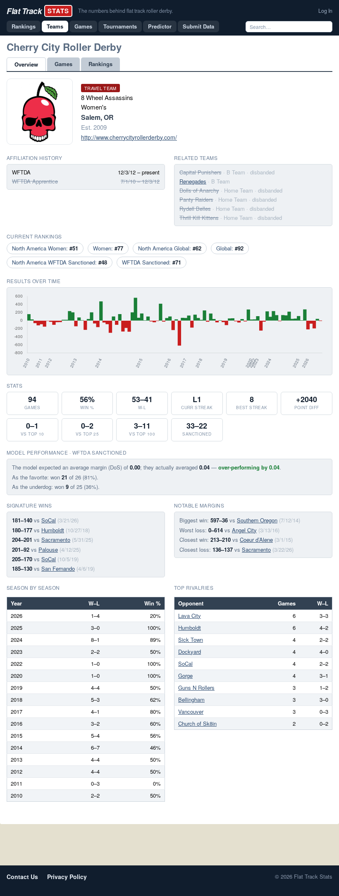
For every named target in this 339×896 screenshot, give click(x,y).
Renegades (192, 181)
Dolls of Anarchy (199, 190)
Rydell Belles (195, 208)
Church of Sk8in (197, 723)
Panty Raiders (196, 199)
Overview (26, 64)
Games (83, 26)
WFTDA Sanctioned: (151, 262)
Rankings (24, 26)
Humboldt (52, 530)
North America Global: (169, 248)
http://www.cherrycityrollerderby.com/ (129, 137)
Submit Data (198, 26)
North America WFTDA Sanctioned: (59, 262)
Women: (108, 248)
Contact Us (22, 876)
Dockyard (189, 651)
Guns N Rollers (196, 687)
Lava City (189, 616)
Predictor (160, 26)
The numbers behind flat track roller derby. (125, 10)
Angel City (244, 530)
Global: (230, 248)
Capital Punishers (200, 172)
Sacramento (55, 539)
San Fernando (58, 568)
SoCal (48, 520)
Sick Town (190, 639)
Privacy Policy (67, 876)
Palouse (48, 549)
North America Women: (45, 248)
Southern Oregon (257, 520)
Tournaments (120, 26)
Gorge (185, 675)
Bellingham (191, 699)
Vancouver (190, 711)
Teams (55, 26)
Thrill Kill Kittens (199, 218)
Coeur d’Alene (256, 539)
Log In (325, 10)
